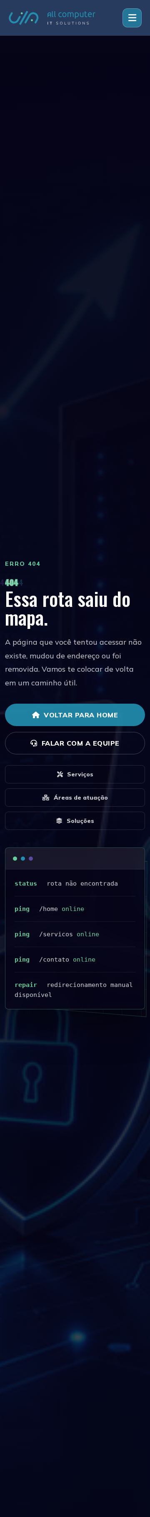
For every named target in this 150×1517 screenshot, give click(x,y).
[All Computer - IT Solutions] (52, 17)
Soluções (80, 821)
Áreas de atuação (81, 797)
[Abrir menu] (132, 17)
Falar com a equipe (81, 743)
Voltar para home (81, 715)
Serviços (80, 774)
